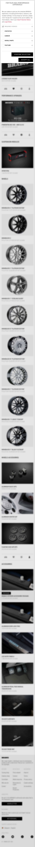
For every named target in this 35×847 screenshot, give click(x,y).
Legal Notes (8, 22)
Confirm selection (22, 54)
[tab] (17, 26)
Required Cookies (11, 26)
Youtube (8, 45)
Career (7, 36)
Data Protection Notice (24, 20)
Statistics (8, 31)
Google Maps (9, 40)
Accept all (25, 60)
